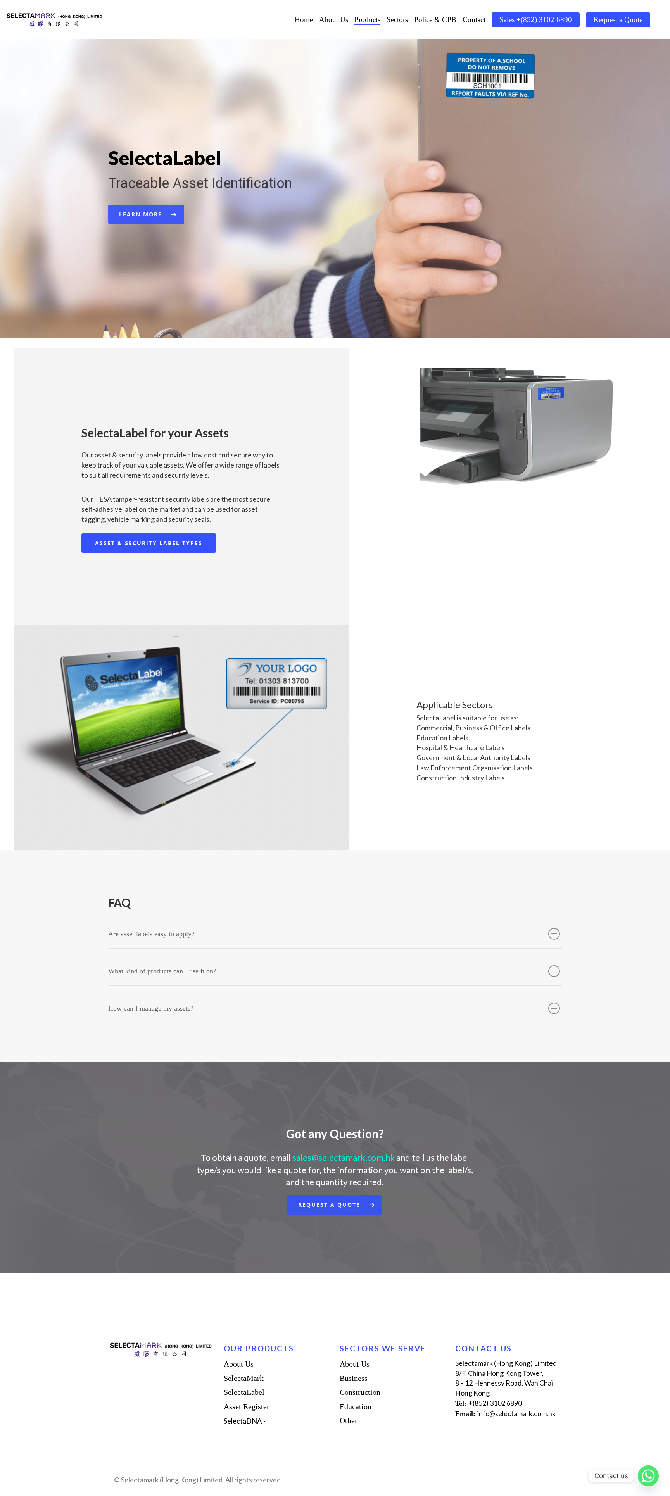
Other (348, 1420)
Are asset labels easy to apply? (151, 934)
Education (355, 1406)
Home (304, 20)
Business (354, 1378)
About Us (333, 20)
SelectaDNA (243, 1421)
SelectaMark (244, 1378)
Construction (360, 1392)
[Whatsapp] (648, 1475)
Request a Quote (618, 20)
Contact (474, 20)
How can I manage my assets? (150, 1008)
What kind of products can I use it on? (162, 971)
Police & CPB (435, 20)
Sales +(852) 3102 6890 (535, 20)
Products (367, 20)
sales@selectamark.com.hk (344, 1157)
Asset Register (246, 1406)
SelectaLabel (244, 1392)
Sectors (397, 20)
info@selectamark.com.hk (516, 1413)
